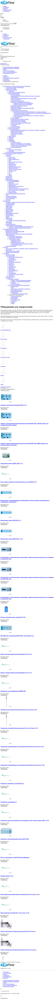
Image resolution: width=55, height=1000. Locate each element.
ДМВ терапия (9, 207)
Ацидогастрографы (10, 254)
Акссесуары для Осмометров (15, 149)
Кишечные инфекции (16, 107)
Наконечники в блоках (16, 132)
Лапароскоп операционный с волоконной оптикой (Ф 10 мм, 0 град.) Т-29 (22, 746)
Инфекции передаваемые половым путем (20, 102)
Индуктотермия (9, 209)
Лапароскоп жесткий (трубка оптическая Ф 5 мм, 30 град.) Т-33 (19, 728)
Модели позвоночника (14, 159)
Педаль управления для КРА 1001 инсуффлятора (15, 857)
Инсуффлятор (14, 298)
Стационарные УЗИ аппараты (15, 237)
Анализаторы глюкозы (11, 88)
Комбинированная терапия (12, 213)
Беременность (9, 176)
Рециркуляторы (12, 136)
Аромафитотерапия (10, 203)
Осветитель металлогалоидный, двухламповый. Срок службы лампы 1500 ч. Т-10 (25, 820)
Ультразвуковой (12, 266)
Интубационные (12, 259)
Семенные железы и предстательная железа (19, 188)
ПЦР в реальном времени (14, 127)
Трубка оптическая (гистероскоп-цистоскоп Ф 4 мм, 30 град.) (18, 949)
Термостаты (11, 137)
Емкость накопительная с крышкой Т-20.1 (13, 617)
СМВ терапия (9, 218)
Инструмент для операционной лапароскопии (19, 285)
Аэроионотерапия (10, 204)
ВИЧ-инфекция (14, 97)
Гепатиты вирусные (15, 99)
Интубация (11, 182)
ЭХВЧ (12, 303)
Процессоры (11, 264)
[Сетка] (6, 388)
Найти (15, 23)
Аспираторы (11, 91)
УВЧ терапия (9, 221)
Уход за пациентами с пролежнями (16, 190)
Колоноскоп (11, 260)
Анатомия (8, 155)
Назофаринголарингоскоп (15, 262)
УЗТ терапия (9, 223)
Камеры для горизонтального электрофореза (21, 144)
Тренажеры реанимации (11, 197)
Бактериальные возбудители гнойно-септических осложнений (25, 96)
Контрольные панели (16, 109)
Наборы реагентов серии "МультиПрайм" (23, 103)
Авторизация (6, 28)
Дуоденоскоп (12, 258)
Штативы (13, 135)
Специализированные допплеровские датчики (22, 243)
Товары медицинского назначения (11, 68)
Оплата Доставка (7, 973)
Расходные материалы (14, 129)
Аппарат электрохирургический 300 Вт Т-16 (14, 405)
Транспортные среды (16, 124)
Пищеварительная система (15, 166)
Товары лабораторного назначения (11, 67)
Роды (7, 194)
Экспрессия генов (15, 126)
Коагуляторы (9, 249)
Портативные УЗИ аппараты (15, 236)
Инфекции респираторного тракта (19, 105)
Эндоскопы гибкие (10, 255)
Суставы (11, 171)
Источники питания (16, 142)
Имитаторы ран (9, 179)
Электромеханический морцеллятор (19, 293)
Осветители (11, 263)
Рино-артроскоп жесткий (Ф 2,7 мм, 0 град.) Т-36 (15, 913)
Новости (5, 974)
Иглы (12, 287)
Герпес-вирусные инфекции (17, 100)
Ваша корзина (4, 63)
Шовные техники (13, 192)
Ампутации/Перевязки (14, 181)
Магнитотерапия (10, 215)
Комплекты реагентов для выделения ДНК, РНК (22, 108)
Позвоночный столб (13, 168)
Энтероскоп (11, 275)
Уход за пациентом (10, 198)
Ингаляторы (9, 208)
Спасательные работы (11, 196)
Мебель (5, 69)
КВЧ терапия (9, 212)
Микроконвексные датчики (17, 242)
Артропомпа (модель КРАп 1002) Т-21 (12, 463)
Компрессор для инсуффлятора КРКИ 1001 (13, 691)
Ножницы (13, 282)
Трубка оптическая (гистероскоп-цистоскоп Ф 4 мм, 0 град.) (18, 931)
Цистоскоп (11, 271)
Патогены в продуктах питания (18, 121)
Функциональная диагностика (10, 229)
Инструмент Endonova (14, 279)
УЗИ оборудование (10, 235)
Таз (9, 172)
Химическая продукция (8, 73)
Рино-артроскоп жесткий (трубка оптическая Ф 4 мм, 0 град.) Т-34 (20, 894)
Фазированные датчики (16, 245)
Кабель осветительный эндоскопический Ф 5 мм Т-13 (16, 672)
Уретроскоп (11, 268)
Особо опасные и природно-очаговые (20, 119)
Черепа (10, 175)
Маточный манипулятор (16, 291)
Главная (5, 6)
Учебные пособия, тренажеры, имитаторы (13, 153)
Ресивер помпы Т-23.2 (7, 876)
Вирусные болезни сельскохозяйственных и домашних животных (29, 115)
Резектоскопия (14, 292)
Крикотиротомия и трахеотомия (16, 186)
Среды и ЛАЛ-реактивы (8, 70)
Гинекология (9, 177)
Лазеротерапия (9, 214)
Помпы (13, 302)
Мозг (10, 160)
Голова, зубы (11, 157)
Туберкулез (13, 125)
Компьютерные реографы (12, 230)
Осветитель (14, 301)
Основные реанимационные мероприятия (15, 193)
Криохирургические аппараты (13, 251)
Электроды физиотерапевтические (14, 225)
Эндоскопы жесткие (10, 276)
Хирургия (8, 199)
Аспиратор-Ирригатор (16, 296)
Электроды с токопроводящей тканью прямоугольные (21, 226)
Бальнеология (9, 205)
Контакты (5, 8)
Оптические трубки (15, 299)
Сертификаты (6, 11)
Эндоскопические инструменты (16, 274)
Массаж (7, 216)
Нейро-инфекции (15, 118)
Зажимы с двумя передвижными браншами (21, 280)
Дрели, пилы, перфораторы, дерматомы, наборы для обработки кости (22, 248)
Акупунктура (9, 154)
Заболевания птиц (18, 116)
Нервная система (12, 164)
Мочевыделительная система (15, 161)
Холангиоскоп (12, 269)
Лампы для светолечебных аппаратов (17, 220)
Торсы (10, 174)
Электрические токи (10, 224)
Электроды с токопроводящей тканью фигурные (20, 227)
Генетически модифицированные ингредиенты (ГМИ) (23, 98)
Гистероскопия (14, 286)
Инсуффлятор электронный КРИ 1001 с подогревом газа (17, 635)
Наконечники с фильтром (17, 133)
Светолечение (9, 219)
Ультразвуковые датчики (14, 238)
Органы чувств (12, 165)
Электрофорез (12, 141)
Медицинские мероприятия (12, 180)
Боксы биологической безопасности (17, 92)
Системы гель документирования (19, 146)
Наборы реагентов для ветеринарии (19, 110)
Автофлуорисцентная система (15, 257)
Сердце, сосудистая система (15, 169)
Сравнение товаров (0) (6, 386)
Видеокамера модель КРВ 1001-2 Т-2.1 (12, 539)
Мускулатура (12, 163)
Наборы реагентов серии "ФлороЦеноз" (23, 104)
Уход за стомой (12, 191)
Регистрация (6, 27)
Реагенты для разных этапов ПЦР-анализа (21, 122)
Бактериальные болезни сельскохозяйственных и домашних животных (30, 111)
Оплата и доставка (7, 9)
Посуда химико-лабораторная (10, 72)
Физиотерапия (6, 201)
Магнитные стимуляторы (12, 232)
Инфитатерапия (9, 210)
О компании (6, 7)
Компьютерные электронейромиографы (15, 231)
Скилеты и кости (12, 170)
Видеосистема (14, 297)
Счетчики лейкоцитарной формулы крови (15, 152)
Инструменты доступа (16, 290)
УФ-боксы (11, 138)
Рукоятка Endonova (15, 284)
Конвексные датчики (16, 240)
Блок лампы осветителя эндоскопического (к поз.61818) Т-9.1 (19, 482)
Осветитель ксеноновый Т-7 (9, 802)
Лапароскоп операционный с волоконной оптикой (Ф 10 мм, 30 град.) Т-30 (22, 765)
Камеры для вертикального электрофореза (21, 143)
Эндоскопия (6, 253)
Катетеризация (12, 185)
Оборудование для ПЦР (11, 89)
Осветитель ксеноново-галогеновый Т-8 (12, 783)
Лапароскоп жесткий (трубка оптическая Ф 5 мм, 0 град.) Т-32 (19, 709)
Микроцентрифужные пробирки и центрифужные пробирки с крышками (28, 130)
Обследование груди (13, 187)
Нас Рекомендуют (7, 976)
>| (3, 959)
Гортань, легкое (12, 158)
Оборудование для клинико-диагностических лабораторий (16, 86)
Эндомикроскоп (12, 273)
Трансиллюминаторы (16, 147)
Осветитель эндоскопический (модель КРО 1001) (15, 839)
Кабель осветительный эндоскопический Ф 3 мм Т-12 (16, 654)
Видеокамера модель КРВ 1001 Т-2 (11, 520)
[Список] (8, 388)
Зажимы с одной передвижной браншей (20, 281)
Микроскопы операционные (12, 252)
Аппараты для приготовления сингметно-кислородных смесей (20, 202)
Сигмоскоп (11, 265)
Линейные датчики (15, 241)
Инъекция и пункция (13, 183)
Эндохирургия (9, 277)
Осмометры (8, 148)
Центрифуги (11, 140)
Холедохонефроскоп (13, 270)
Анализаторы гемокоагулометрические (15, 87)
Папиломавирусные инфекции (18, 120)
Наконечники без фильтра (17, 131)
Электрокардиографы (11, 246)
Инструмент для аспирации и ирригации (20, 288)
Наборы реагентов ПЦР (14, 93)
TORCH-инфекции (15, 94)
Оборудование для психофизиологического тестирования (19, 234)
